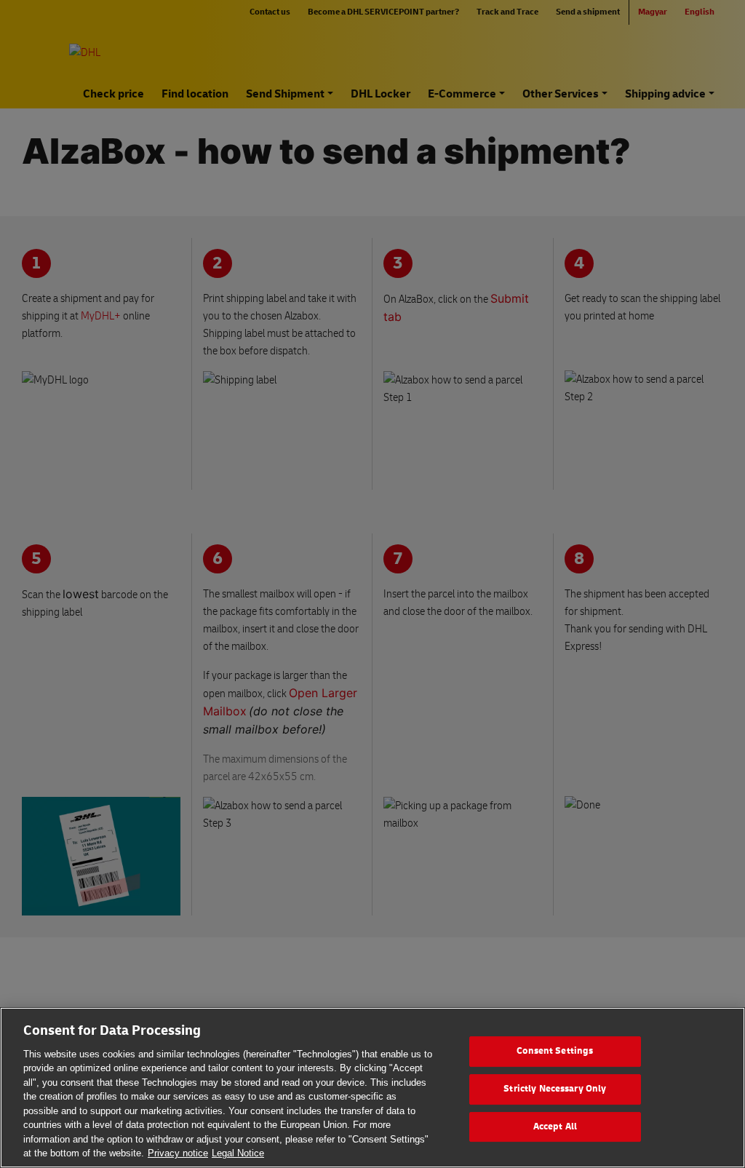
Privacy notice (178, 1153)
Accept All (555, 1126)
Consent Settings (555, 1051)
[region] (372, 1087)
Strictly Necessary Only (554, 1088)
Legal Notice (238, 1153)
